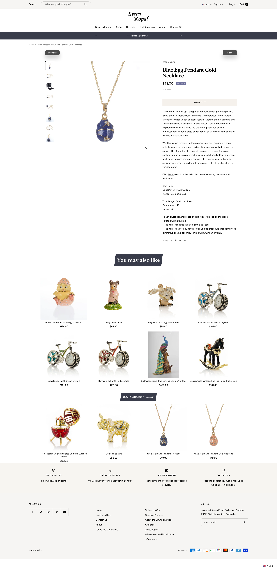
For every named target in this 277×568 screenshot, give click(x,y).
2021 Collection (43, 45)
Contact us (101, 519)
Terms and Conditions (107, 529)
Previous (52, 52)
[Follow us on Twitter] (41, 512)
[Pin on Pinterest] (175, 240)
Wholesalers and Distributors (159, 534)
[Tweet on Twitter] (180, 240)
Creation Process (153, 515)
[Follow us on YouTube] (65, 512)
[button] (270, 566)
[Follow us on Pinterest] (57, 512)
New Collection (103, 27)
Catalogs (130, 27)
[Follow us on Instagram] (49, 512)
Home (31, 45)
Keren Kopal (169, 62)
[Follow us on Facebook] (33, 512)
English (217, 4)
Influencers (151, 539)
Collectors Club (153, 510)
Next (229, 52)
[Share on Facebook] (171, 240)
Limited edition (103, 515)
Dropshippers (151, 529)
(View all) (150, 397)
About (162, 27)
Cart (243, 4)
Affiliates (149, 524)
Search (32, 4)
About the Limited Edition (158, 519)
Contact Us (176, 27)
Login (232, 4)
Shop (118, 27)
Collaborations (147, 27)
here (171, 174)
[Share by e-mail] (185, 240)
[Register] (244, 522)
